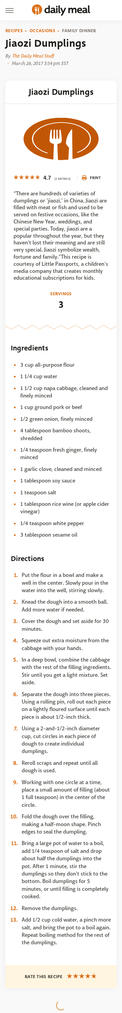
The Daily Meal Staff (33, 56)
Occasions (42, 30)
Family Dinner (79, 30)
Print (95, 177)
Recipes (14, 30)
